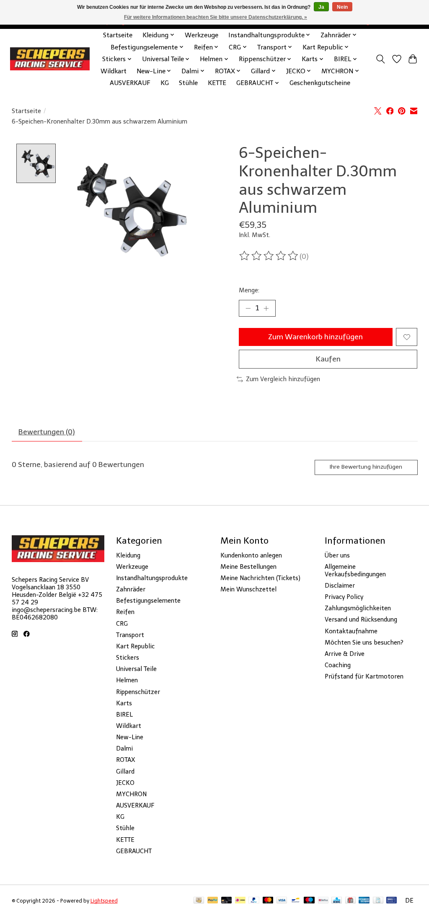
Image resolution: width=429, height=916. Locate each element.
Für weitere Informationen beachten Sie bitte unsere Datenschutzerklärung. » (215, 17)
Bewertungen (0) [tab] (46, 431)
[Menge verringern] (248, 308)
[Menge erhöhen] (266, 308)
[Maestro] (309, 901)
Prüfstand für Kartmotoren (364, 676)
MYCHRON (131, 794)
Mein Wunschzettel (248, 589)
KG (164, 83)
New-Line (129, 737)
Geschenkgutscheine (319, 83)
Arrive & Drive (344, 654)
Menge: (249, 290)
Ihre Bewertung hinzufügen (366, 466)
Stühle (188, 83)
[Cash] (199, 901)
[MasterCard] (268, 901)
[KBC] (336, 901)
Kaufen (328, 359)
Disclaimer (340, 585)
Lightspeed (104, 901)
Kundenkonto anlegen (251, 555)
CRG (122, 623)
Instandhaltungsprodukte (152, 578)
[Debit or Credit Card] (226, 901)
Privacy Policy (344, 597)
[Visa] (282, 901)
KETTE (217, 83)
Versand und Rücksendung (361, 619)
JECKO (125, 783)
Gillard (125, 771)
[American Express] (364, 901)
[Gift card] (350, 901)
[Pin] (391, 901)
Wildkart (114, 71)
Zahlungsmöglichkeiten (358, 608)
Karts (124, 703)
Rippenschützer (138, 692)
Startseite (117, 35)
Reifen (125, 612)
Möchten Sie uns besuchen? (364, 642)
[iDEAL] (240, 901)
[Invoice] (378, 901)
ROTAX (125, 760)
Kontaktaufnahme (351, 631)
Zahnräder (130, 589)
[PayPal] (212, 901)
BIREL (124, 714)
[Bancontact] (295, 901)
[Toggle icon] (380, 59)
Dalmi (124, 748)
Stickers (127, 657)
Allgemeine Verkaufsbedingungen (355, 570)
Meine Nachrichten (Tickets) (260, 578)
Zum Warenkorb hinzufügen (315, 336)
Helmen (127, 680)
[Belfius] (323, 901)
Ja (321, 7)
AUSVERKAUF (130, 83)
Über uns (337, 555)
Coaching (338, 665)
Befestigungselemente (148, 600)
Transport (130, 635)
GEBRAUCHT (134, 851)
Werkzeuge (201, 35)
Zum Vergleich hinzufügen (283, 379)
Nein (342, 7)
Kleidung (128, 555)
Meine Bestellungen (248, 566)
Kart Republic (135, 646)
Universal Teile (136, 669)
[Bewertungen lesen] (269, 255)
